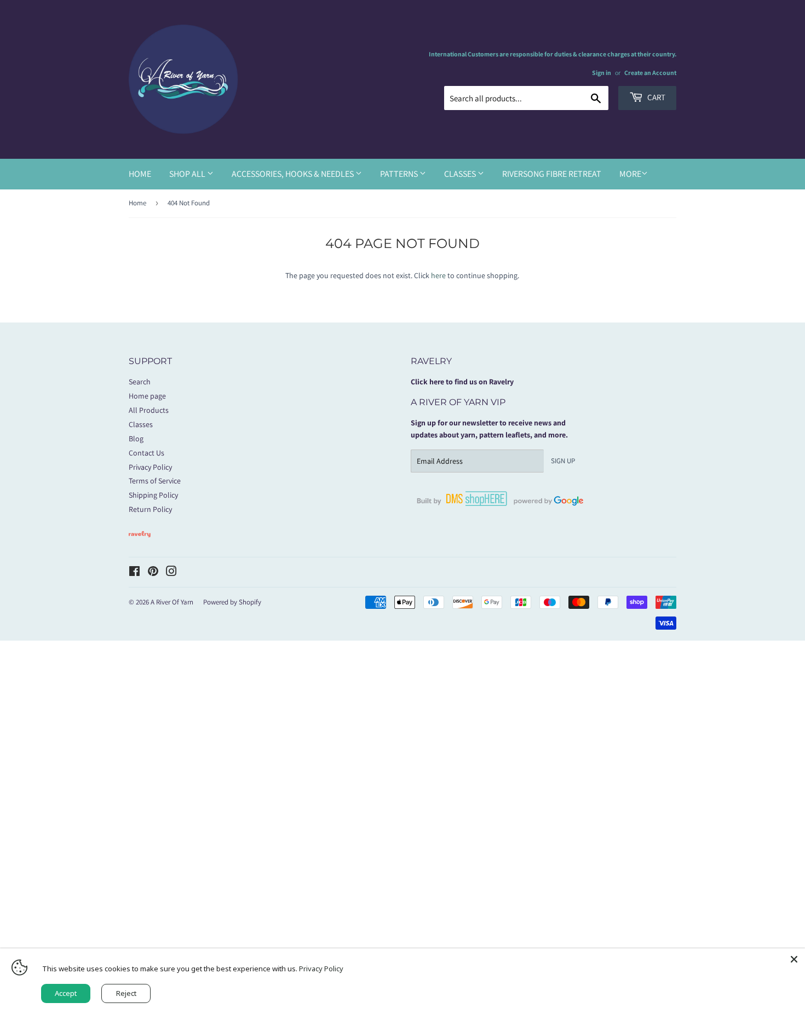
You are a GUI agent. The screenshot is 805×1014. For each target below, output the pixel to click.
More (630, 174)
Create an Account (650, 72)
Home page (147, 396)
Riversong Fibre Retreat (551, 174)
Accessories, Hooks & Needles (293, 174)
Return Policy (150, 509)
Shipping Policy (153, 495)
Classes (461, 174)
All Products (149, 410)
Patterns (399, 174)
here (438, 275)
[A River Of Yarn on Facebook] (134, 573)
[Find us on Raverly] (140, 543)
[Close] (794, 959)
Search (140, 382)
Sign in (601, 72)
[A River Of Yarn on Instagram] (171, 573)
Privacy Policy (150, 467)
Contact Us (146, 453)
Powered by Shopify (232, 602)
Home (140, 174)
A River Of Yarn (172, 602)
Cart (655, 97)
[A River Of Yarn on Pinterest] (153, 573)
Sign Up (563, 460)
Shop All (188, 174)
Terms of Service (155, 481)
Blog (136, 438)
